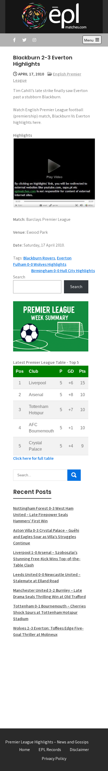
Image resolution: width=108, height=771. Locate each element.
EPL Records (50, 749)
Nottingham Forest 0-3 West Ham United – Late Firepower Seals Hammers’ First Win (43, 515)
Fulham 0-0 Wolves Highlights (39, 264)
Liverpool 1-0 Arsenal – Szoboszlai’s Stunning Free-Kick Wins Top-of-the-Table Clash (46, 559)
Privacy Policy (54, 758)
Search (19, 277)
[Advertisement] (50, 680)
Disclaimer (79, 749)
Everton (64, 258)
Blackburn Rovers (39, 258)
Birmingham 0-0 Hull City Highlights (63, 270)
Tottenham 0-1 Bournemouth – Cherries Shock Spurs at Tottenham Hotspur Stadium (49, 612)
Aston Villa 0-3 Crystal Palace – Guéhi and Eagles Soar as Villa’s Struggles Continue (46, 537)
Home (24, 749)
